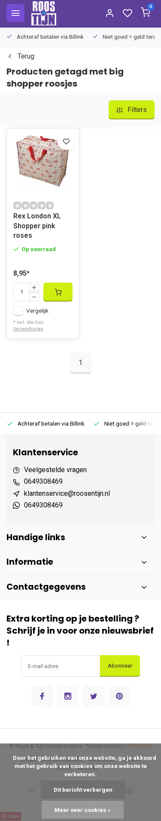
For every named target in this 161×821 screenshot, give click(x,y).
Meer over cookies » (83, 809)
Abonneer (120, 665)
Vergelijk (37, 310)
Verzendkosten (28, 329)
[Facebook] (42, 696)
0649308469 (43, 481)
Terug (26, 56)
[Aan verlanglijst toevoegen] (66, 141)
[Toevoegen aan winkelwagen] (58, 292)
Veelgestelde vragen (55, 470)
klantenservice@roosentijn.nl (67, 493)
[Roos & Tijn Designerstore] (44, 13)
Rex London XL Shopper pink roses (37, 225)
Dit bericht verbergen (83, 789)
